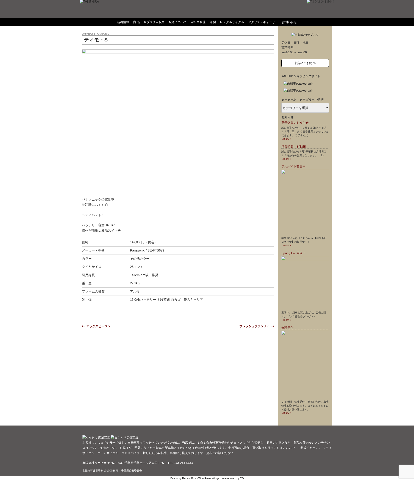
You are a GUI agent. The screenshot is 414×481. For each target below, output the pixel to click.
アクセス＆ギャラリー (263, 22)
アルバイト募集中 (293, 166)
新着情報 (123, 22)
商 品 (136, 22)
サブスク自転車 (154, 22)
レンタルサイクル (232, 22)
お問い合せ (289, 22)
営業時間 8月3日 (293, 146)
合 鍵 (212, 22)
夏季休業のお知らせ (295, 122)
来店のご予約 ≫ (305, 63)
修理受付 (287, 327)
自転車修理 (197, 22)
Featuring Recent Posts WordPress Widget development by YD (207, 478)
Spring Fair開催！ (293, 253)
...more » (286, 138)
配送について (178, 22)
